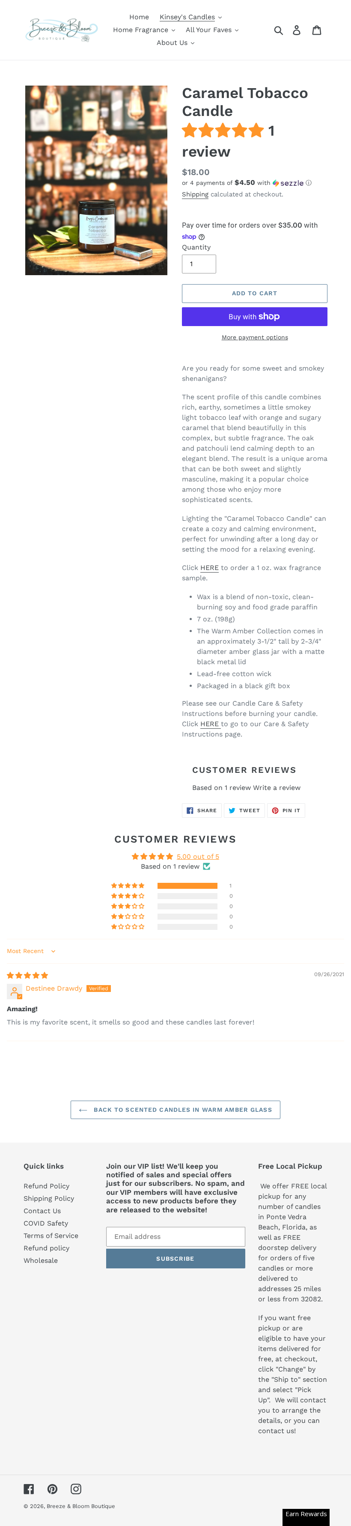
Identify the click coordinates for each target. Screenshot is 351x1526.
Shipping (195, 194)
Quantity (196, 247)
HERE (209, 568)
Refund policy (46, 1248)
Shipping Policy (49, 1198)
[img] (27, 975)
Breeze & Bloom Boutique (81, 1506)
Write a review (276, 788)
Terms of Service (51, 1236)
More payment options (255, 337)
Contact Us (42, 1211)
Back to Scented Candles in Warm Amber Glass (182, 1109)
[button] (225, 131)
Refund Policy (46, 1186)
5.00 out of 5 (198, 856)
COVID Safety (46, 1223)
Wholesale (41, 1260)
